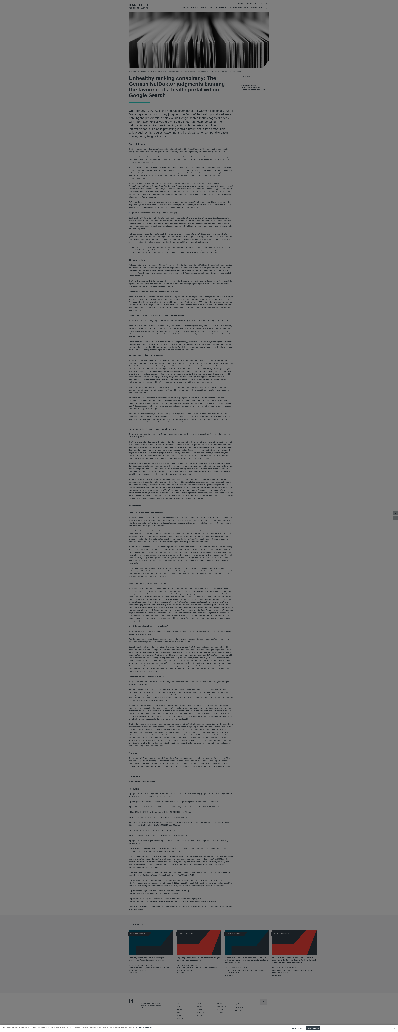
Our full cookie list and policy (144, 1027)
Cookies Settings (297, 1028)
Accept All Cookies (313, 1028)
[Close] (394, 1028)
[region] (199, 1028)
